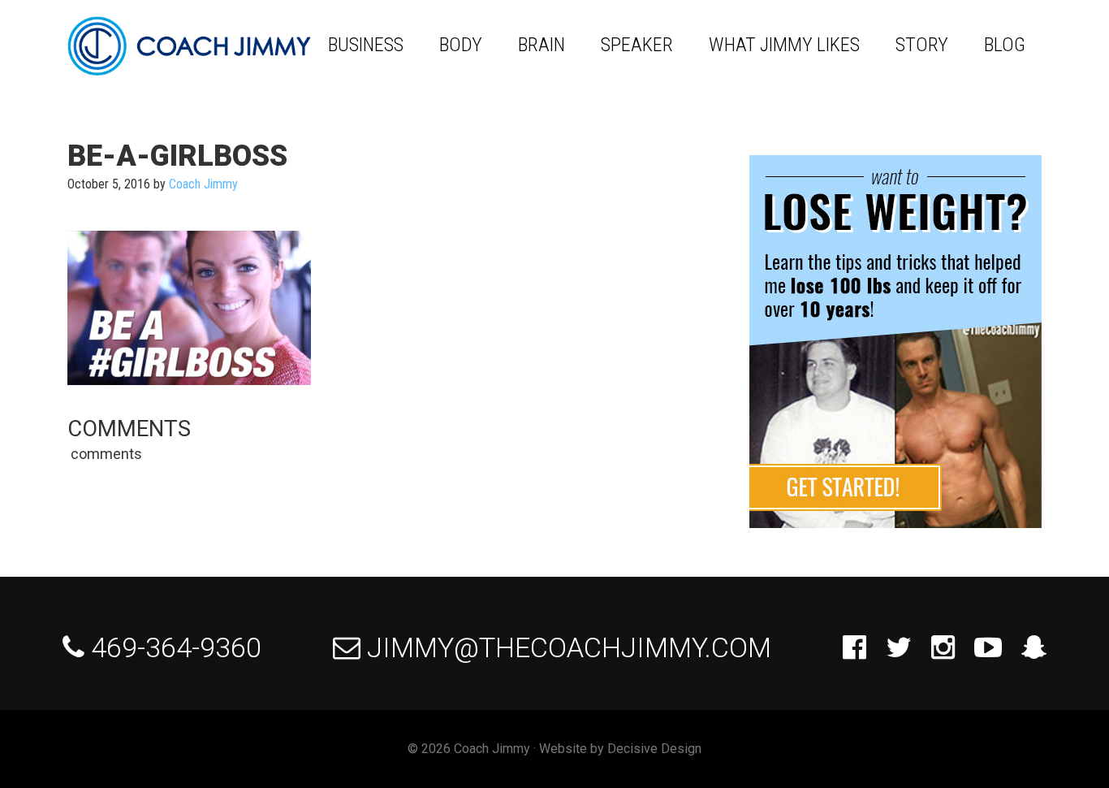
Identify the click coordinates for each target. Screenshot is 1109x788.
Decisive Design (654, 748)
